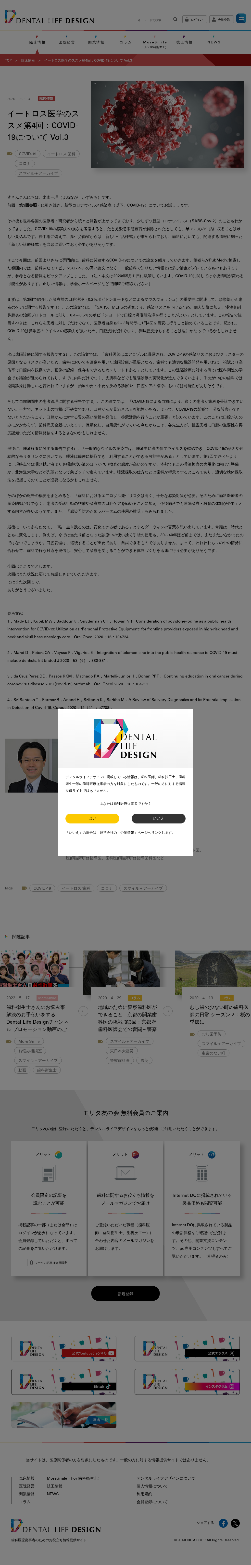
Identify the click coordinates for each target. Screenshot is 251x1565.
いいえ (158, 819)
